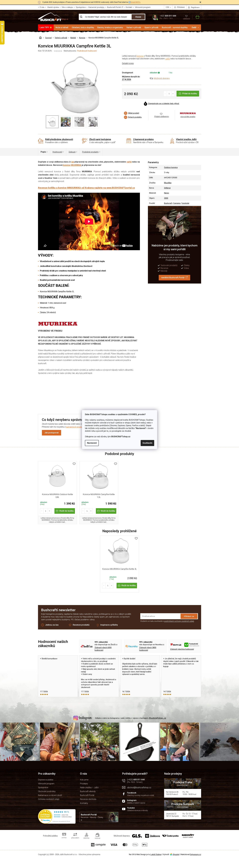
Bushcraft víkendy (88, 791)
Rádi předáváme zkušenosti (59, 139)
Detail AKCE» (135, 2)
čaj (72, 162)
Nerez (166, 193)
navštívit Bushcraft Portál (172, 277)
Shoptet (176, 854)
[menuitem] (46, 27)
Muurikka (167, 183)
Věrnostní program (143, 7)
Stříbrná (167, 188)
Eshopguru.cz (195, 854)
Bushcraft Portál (114, 7)
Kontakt (129, 7)
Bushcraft (168, 203)
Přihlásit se (189, 616)
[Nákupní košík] (195, 17)
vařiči (167, 58)
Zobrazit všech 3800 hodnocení (147, 648)
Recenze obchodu (88, 799)
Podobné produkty (90, 152)
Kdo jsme (84, 779)
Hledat (138, 17)
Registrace (195, 7)
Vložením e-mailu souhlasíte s (167, 621)
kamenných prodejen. (75, 427)
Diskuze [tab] (72, 152)
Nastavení (92, 443)
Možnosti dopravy (162, 78)
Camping (176, 203)
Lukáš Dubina (155, 854)
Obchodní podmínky (47, 791)
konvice (140, 56)
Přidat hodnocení (132, 393)
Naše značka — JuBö (89, 787)
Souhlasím (147, 443)
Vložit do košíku (66, 511)
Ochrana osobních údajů (48, 799)
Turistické (185, 203)
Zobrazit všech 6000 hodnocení (103, 648)
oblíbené (186, 19)
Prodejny (84, 783)
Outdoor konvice (171, 167)
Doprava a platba (45, 779)
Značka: (188, 113)
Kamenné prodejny (96, 7)
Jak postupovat (51, 432)
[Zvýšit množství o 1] (173, 93)
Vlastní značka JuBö (186, 139)
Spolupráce (81, 7)
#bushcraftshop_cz (157, 718)
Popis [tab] (43, 152)
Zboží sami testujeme (100, 139)
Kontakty (84, 803)
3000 (166, 198)
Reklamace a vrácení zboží (50, 795)
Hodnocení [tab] (57, 152)
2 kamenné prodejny (143, 139)
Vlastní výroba (53, 7)
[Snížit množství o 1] (165, 93)
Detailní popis (128, 63)
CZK (167, 7)
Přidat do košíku (189, 93)
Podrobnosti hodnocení (87, 51)
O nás (42, 7)
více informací (182, 785)
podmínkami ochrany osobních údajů (179, 621)
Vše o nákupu (67, 7)
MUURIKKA (76, 165)
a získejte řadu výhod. (163, 103)
